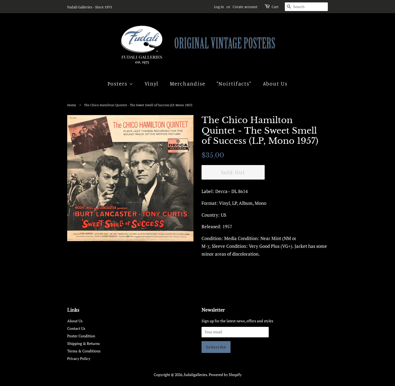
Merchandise (188, 83)
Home (71, 105)
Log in (219, 6)
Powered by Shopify (225, 374)
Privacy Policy (78, 358)
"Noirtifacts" (234, 83)
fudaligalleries (195, 374)
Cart (275, 6)
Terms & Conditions (83, 350)
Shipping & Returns (83, 343)
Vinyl (152, 83)
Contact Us (76, 328)
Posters (118, 83)
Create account (245, 6)
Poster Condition (81, 335)
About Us (275, 83)
